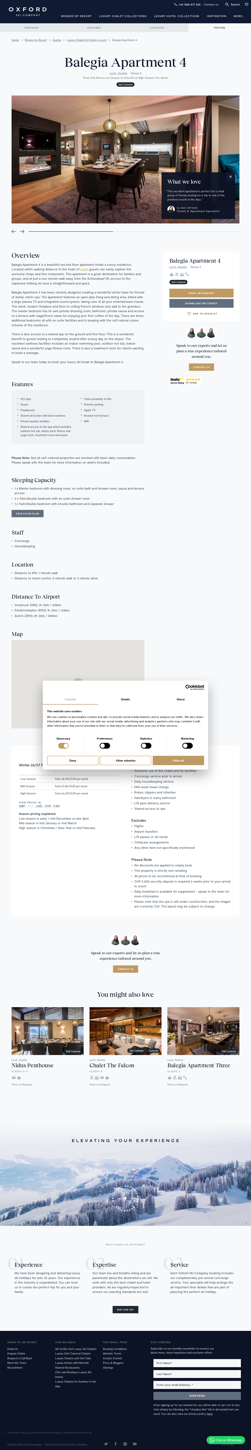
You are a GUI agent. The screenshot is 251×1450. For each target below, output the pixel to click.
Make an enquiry (201, 293)
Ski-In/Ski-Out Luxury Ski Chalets (75, 1348)
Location (157, 27)
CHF (48, 806)
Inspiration (216, 16)
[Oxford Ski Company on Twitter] (106, 1444)
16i (231, 1444)
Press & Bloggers (113, 1362)
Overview (31, 27)
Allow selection (125, 760)
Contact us (211, 4)
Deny (72, 760)
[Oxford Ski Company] (27, 11)
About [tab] (181, 699)
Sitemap (108, 1367)
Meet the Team (16, 1362)
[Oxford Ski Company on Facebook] (115, 1444)
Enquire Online (16, 1353)
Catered (153, 1050)
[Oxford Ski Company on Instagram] (125, 1444)
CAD (56, 806)
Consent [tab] (70, 699)
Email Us (12, 1348)
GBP (22, 806)
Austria (122, 73)
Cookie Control (112, 1358)
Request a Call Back (19, 1358)
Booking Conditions (115, 1348)
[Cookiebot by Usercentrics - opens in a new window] (188, 687)
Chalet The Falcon (111, 1065)
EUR (31, 806)
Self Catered (125, 84)
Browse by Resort (76, 16)
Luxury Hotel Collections (177, 16)
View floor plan (27, 513)
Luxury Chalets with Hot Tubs (73, 1358)
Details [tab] (125, 699)
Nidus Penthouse (33, 1065)
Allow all (178, 760)
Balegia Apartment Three (198, 1065)
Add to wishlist (205, 313)
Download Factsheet (201, 303)
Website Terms (112, 1353)
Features (94, 27)
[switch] (105, 746)
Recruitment (14, 1367)
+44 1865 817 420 (189, 4)
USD (39, 806)
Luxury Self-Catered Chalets (73, 1353)
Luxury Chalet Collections (123, 16)
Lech (113, 73)
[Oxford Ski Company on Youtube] (134, 1444)
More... (239, 16)
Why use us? (125, 1309)
